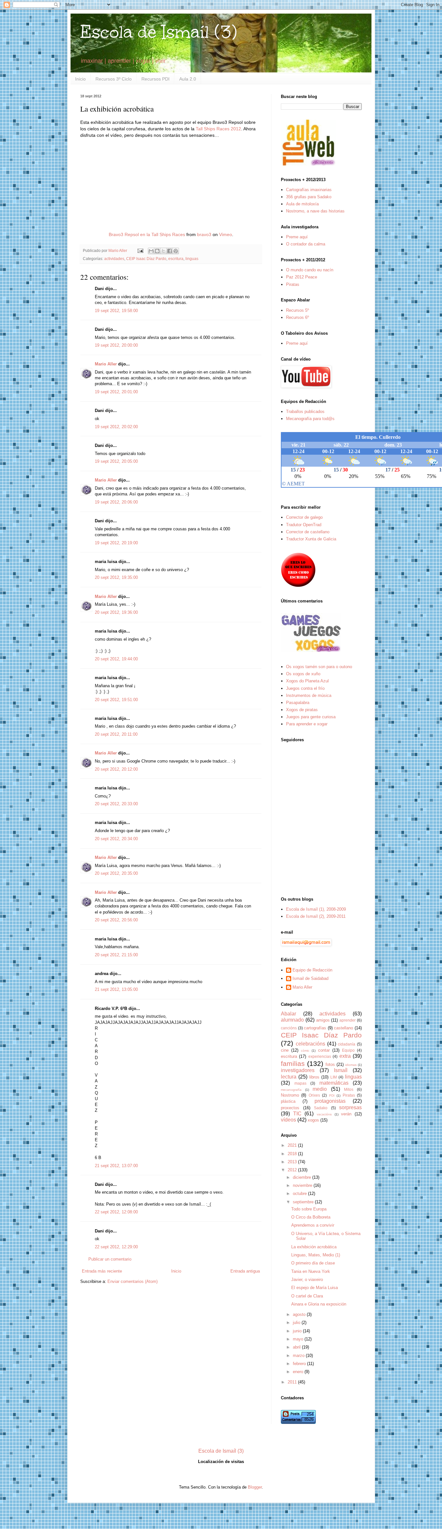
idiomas (351, 1065)
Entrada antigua (245, 1271)
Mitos (348, 1089)
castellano (343, 1027)
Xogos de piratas (302, 709)
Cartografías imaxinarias (309, 189)
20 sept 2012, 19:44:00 (116, 658)
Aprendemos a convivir (312, 1225)
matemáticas (333, 1083)
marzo (299, 1355)
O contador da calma (305, 244)
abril (297, 1347)
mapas (300, 1083)
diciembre (302, 1177)
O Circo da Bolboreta (310, 1217)
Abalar (288, 1013)
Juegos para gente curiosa (311, 716)
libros (314, 1077)
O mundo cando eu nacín (309, 269)
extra (345, 1056)
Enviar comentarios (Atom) (132, 1281)
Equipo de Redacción (312, 970)
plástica (288, 1101)
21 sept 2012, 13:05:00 (116, 989)
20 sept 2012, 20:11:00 (116, 734)
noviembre (303, 1185)
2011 (293, 1382)
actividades (114, 258)
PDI (332, 1095)
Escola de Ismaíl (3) (158, 31)
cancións (289, 1028)
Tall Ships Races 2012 (218, 128)
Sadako (320, 1108)
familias (293, 1063)
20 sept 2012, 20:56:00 (116, 919)
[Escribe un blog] (157, 251)
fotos (330, 1064)
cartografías (315, 1027)
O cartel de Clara (307, 1296)
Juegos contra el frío (305, 688)
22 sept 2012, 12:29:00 (116, 1246)
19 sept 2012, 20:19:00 (116, 542)
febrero (300, 1363)
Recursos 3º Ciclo (113, 78)
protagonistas (330, 1101)
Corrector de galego (304, 517)
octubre (300, 1193)
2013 (293, 1161)
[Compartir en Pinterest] (175, 251)
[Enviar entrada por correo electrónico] (140, 250)
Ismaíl (341, 1070)
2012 (293, 1169)
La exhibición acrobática (314, 1246)
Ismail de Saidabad (310, 978)
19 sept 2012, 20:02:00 (116, 426)
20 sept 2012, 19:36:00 (116, 612)
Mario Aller (106, 364)
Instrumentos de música (308, 695)
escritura (175, 258)
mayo (298, 1339)
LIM (333, 1077)
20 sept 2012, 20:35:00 (116, 873)
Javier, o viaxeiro (307, 1279)
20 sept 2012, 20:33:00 (116, 803)
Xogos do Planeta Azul (307, 680)
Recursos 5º (297, 310)
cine (285, 1050)
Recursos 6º (297, 317)
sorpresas (350, 1107)
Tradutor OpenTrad (303, 524)
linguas (191, 258)
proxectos (290, 1107)
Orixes (314, 1095)
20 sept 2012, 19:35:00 (116, 577)
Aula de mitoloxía (302, 203)
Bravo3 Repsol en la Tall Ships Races (147, 234)
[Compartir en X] (163, 251)
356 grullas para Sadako (308, 196)
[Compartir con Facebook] (169, 251)
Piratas (292, 284)
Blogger (255, 1487)
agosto (300, 1314)
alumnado (292, 1020)
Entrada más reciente (102, 1271)
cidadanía (346, 1044)
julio (297, 1322)
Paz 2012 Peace (301, 277)
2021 (293, 1145)
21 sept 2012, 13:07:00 (116, 1165)
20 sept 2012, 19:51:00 (116, 699)
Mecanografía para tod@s (310, 418)
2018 (293, 1153)
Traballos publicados (305, 411)
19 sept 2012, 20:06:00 (116, 502)
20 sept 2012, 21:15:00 (116, 954)
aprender (347, 1020)
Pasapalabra (297, 702)
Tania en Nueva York (310, 1271)
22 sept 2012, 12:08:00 (116, 1211)
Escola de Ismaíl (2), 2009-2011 (316, 916)
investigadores (298, 1070)
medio (320, 1089)
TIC (297, 1113)
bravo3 (204, 234)
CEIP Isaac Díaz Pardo (146, 258)
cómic (305, 1050)
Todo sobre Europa (308, 1209)
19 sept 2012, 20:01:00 (116, 391)
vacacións (324, 1114)
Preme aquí (297, 236)
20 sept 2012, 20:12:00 (116, 769)
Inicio (80, 78)
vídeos (288, 1119)
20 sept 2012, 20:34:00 (116, 838)
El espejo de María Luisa (314, 1287)
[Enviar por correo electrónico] (151, 251)
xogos (313, 1120)
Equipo (348, 1050)
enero (298, 1371)
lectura (288, 1076)
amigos (323, 1020)
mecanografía (291, 1089)
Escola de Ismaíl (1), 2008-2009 (316, 909)
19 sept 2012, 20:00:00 (116, 345)
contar (324, 1050)
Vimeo (225, 234)
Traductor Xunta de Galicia (311, 539)
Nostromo (290, 1095)
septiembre (304, 1201)
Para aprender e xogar (306, 723)
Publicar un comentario (109, 1259)
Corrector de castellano (307, 531)
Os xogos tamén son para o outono (319, 666)
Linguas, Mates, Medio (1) (315, 1254)
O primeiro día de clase (313, 1263)
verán (346, 1114)
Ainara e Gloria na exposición (318, 1304)
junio (298, 1330)
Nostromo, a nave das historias (315, 211)
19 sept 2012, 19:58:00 (116, 310)
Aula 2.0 (187, 78)
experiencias (319, 1056)
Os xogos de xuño (303, 673)
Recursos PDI (155, 78)
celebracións (310, 1043)
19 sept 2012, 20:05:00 (116, 461)
